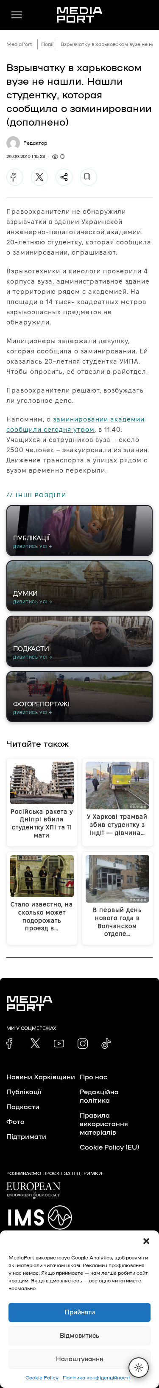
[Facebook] (14, 177)
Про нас (93, 1077)
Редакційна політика (99, 1096)
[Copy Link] (88, 177)
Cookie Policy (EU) (109, 1147)
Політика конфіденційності (96, 1377)
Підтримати (26, 1136)
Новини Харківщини (40, 1077)
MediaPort (19, 44)
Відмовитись (79, 1336)
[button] (146, 1241)
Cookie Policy (42, 1377)
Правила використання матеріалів (104, 1124)
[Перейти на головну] (79, 14)
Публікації (23, 1092)
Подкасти (22, 1107)
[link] (11, 1043)
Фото (15, 1121)
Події (47, 44)
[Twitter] (39, 177)
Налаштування (79, 1359)
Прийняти (79, 1312)
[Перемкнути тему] (138, 1367)
